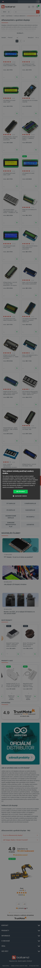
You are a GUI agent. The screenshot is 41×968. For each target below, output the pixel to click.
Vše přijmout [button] (20, 491)
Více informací (19, 487)
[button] (20, 496)
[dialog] (20, 484)
